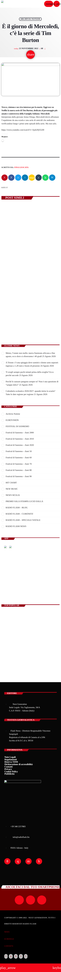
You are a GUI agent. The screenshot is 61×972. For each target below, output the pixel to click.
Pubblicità (9, 773)
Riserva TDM (11, 762)
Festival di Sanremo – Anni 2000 (20, 433)
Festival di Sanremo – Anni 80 (19, 470)
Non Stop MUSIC (14, 587)
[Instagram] (11, 956)
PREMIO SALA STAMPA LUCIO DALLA (24, 501)
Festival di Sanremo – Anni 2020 (20, 445)
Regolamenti (10, 759)
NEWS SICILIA (13, 495)
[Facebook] (16, 956)
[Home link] (9, 4)
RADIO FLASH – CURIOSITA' (19, 514)
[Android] (21, 956)
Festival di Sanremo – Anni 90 (19, 476)
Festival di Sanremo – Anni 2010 (20, 439)
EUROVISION (12, 420)
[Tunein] (6, 956)
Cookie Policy (11, 771)
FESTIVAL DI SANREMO (17, 426)
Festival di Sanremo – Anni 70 (19, 464)
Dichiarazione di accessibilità (18, 764)
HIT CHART (11, 483)
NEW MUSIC (12, 489)
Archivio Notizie (30, 19)
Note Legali (10, 757)
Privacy (8, 769)
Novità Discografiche (23, 627)
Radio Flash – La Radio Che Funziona (22, 614)
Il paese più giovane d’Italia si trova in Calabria (36, 639)
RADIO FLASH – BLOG (17, 508)
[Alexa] (26, 956)
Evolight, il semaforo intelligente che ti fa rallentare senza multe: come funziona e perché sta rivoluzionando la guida (30, 314)
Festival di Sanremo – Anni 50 (19, 451)
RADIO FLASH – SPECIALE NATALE (23, 520)
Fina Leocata (21, 167)
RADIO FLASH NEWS (16, 526)
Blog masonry (10, 652)
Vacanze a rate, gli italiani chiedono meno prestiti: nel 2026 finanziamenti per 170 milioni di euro (30, 251)
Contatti (8, 766)
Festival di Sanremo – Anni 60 (19, 458)
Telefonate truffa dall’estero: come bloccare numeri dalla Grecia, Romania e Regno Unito (35, 664)
